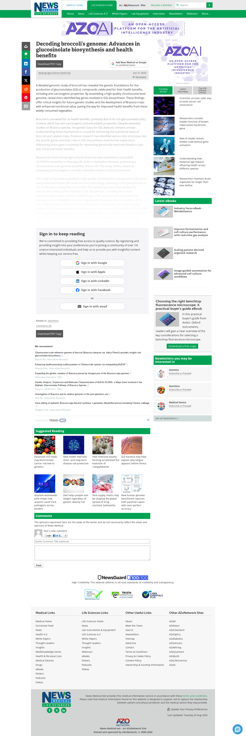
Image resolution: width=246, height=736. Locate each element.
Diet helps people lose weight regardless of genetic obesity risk (75, 499)
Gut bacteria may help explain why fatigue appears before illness (133, 460)
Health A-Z (41, 634)
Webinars (87, 651)
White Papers (43, 638)
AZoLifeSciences (178, 660)
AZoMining (175, 647)
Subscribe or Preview (180, 373)
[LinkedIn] (26, 63)
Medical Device (177, 402)
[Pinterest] (26, 97)
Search (129, 630)
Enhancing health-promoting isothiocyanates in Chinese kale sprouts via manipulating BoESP (80, 364)
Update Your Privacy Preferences (189, 709)
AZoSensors (175, 643)
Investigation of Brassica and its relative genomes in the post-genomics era (71, 394)
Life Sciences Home (102, 5)
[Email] (26, 106)
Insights (40, 647)
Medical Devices (45, 660)
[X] (26, 80)
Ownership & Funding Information (145, 664)
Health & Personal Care (49, 656)
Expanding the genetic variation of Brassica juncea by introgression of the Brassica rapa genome (82, 373)
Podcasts (41, 678)
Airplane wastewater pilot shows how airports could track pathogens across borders (45, 502)
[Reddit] (26, 89)
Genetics (174, 369)
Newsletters (132, 634)
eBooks (40, 669)
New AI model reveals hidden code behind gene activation (194, 142)
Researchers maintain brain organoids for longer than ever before (195, 182)
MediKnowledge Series (48, 651)
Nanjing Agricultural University (54, 72)
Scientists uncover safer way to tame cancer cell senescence (195, 101)
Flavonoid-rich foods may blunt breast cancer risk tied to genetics (45, 461)
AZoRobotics (176, 638)
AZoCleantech (177, 630)
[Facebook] (26, 72)
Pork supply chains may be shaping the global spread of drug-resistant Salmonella (105, 500)
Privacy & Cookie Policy (138, 656)
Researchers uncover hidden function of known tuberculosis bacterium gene (194, 123)
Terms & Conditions (137, 651)
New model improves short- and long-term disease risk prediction (76, 460)
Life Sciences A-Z (91, 634)
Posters (40, 673)
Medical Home (74, 5)
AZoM (172, 621)
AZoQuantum (176, 651)
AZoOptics (175, 634)
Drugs (39, 664)
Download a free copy (182, 346)
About (129, 621)
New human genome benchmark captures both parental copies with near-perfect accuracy (133, 502)
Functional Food (44, 625)
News (39, 630)
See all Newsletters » (167, 418)
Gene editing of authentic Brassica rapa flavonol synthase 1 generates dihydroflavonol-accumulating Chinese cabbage (92, 403)
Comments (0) (43, 326)
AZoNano (174, 625)
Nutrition (174, 386)
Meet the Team (134, 625)
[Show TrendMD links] (148, 420)
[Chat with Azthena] (238, 729)
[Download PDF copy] (26, 46)
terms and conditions (195, 695)
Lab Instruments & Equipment (99, 630)
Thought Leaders (45, 643)
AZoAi (172, 664)
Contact (130, 647)
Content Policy (133, 660)
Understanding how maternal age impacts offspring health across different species (193, 163)
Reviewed (141, 77)
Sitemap (130, 638)
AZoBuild (174, 656)
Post (38, 565)
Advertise (131, 643)
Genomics (53, 320)
